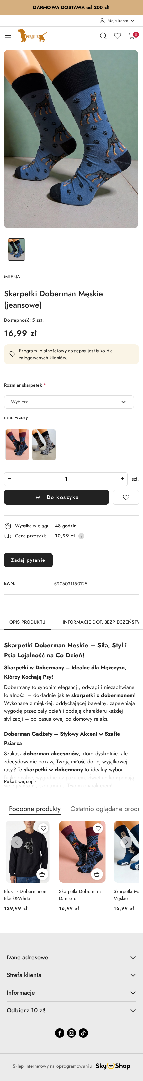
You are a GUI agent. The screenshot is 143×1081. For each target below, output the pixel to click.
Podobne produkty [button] (35, 809)
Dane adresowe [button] (27, 957)
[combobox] (69, 402)
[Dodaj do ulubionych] (126, 497)
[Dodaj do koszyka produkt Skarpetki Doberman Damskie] (97, 874)
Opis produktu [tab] (27, 622)
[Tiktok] (83, 1033)
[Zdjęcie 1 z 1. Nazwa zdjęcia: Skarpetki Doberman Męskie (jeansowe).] (16, 249)
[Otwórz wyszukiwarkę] (103, 35)
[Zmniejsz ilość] (9, 479)
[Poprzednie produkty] (17, 842)
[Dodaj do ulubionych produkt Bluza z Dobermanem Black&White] (43, 828)
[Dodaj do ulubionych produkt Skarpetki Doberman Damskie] (98, 828)
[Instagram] (71, 1033)
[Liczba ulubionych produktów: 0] (117, 35)
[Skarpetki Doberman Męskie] (44, 444)
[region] (30, 445)
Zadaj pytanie (28, 560)
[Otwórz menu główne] (8, 35)
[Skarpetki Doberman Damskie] (17, 444)
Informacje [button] (21, 992)
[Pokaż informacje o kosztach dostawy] (81, 536)
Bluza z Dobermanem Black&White (26, 894)
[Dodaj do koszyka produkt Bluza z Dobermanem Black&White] (42, 874)
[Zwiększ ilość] (122, 479)
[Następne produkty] (126, 842)
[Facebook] (59, 1033)
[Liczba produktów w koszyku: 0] (131, 35)
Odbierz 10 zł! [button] (26, 1010)
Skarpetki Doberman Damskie (80, 894)
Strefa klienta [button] (24, 975)
